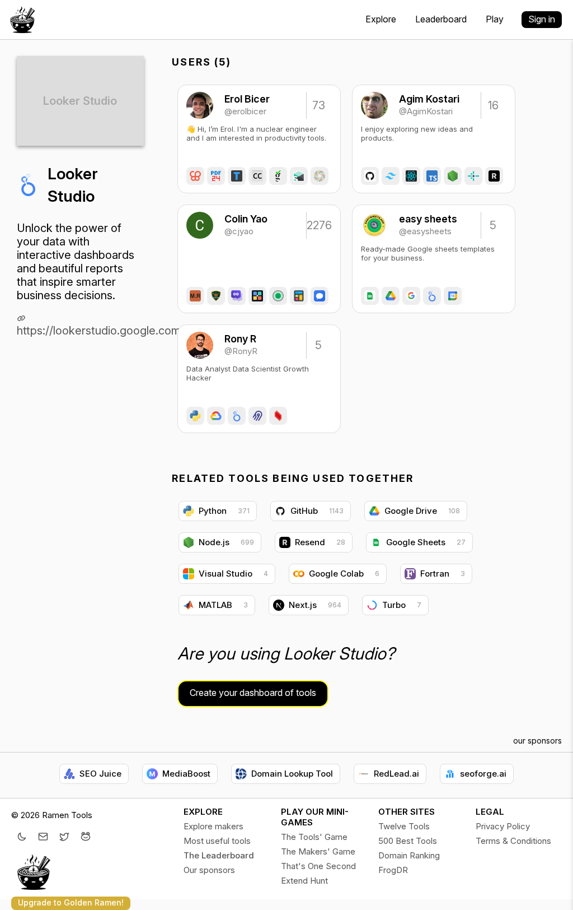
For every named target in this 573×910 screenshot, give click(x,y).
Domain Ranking (409, 855)
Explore (380, 19)
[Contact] (43, 838)
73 (318, 105)
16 (493, 105)
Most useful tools (217, 840)
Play (495, 19)
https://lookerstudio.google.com (99, 330)
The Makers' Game (318, 851)
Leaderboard (441, 19)
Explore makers (213, 826)
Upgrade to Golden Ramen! (71, 902)
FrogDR (393, 870)
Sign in (541, 19)
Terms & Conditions (513, 840)
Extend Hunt (304, 880)
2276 (318, 225)
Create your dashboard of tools (253, 692)
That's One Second (318, 866)
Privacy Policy (503, 826)
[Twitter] (64, 838)
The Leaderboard (219, 855)
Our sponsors (209, 870)
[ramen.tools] (22, 19)
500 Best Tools (407, 840)
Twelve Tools (404, 826)
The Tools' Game (314, 837)
